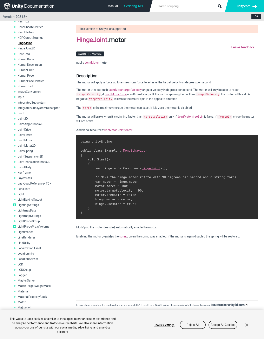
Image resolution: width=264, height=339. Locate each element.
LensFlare (24, 189)
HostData (24, 54)
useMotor (110, 130)
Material (23, 291)
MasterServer (27, 280)
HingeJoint (25, 43)
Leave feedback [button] (243, 47)
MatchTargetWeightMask (34, 286)
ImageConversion (29, 91)
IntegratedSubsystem (32, 102)
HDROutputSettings (30, 37)
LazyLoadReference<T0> (34, 183)
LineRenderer (26, 237)
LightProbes (25, 232)
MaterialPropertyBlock (32, 296)
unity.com (243, 6)
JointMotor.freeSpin (190, 116)
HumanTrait (25, 86)
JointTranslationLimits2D (34, 162)
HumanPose (26, 75)
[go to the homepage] (32, 6)
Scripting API (133, 6)
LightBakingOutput (30, 199)
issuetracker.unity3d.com (228, 305)
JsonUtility (24, 167)
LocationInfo (26, 253)
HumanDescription (30, 64)
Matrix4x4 (24, 307)
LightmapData (27, 210)
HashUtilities (26, 32)
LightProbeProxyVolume (34, 226)
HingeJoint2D (26, 48)
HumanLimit (26, 70)
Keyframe (24, 172)
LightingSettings (28, 205)
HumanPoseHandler (31, 81)
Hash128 (23, 21)
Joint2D (23, 118)
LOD (20, 264)
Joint (21, 113)
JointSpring (25, 151)
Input (21, 97)
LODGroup (24, 269)
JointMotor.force (116, 94)
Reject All (193, 325)
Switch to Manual (90, 54)
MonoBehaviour (135, 150)
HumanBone (26, 59)
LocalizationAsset (29, 248)
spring (123, 236)
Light (21, 194)
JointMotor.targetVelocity (125, 89)
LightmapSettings (29, 215)
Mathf (22, 302)
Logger (22, 275)
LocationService (28, 259)
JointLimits (25, 135)
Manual (112, 6)
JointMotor (25, 140)
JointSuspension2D (30, 156)
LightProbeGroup (29, 221)
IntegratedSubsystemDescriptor (39, 108)
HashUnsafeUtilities (30, 27)
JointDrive (24, 129)
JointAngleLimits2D (30, 124)
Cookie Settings (164, 325)
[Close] (246, 325)
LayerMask (25, 178)
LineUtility (24, 242)
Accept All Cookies (223, 325)
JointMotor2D (27, 145)
